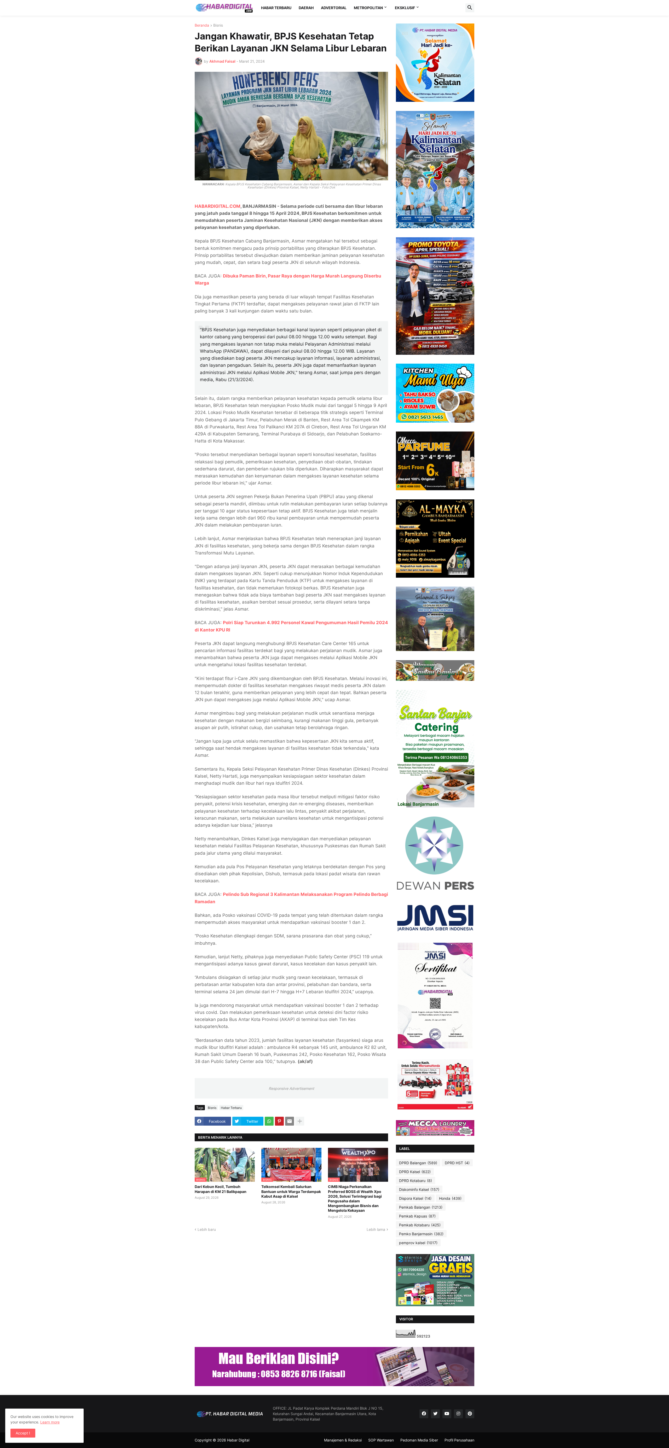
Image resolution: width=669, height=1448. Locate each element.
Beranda (202, 25)
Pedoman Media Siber (419, 1440)
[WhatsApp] (269, 1121)
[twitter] (435, 1413)
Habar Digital (238, 1440)
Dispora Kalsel (415, 1198)
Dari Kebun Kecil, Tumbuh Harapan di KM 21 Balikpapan (220, 1188)
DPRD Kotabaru (415, 1180)
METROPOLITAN (368, 7)
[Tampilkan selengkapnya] (299, 1121)
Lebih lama (376, 1229)
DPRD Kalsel (415, 1171)
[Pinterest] (279, 1121)
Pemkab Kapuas (417, 1216)
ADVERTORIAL (334, 7)
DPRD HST (457, 1163)
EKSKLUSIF (405, 7)
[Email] (289, 1121)
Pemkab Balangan (420, 1207)
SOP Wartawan (381, 1440)
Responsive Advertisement (291, 1088)
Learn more (50, 1422)
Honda (450, 1198)
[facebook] (423, 1413)
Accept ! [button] (23, 1433)
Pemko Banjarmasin (421, 1234)
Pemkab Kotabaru (420, 1225)
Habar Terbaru (231, 1108)
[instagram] (458, 1413)
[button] (469, 7)
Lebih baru (207, 1229)
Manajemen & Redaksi (343, 1440)
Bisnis (218, 25)
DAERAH (306, 7)
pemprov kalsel (418, 1242)
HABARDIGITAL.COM (217, 206)
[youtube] (446, 1413)
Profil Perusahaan (459, 1440)
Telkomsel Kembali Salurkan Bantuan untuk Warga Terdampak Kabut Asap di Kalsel (291, 1191)
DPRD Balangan (418, 1163)
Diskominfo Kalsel (419, 1189)
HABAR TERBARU (276, 7)
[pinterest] (469, 1413)
